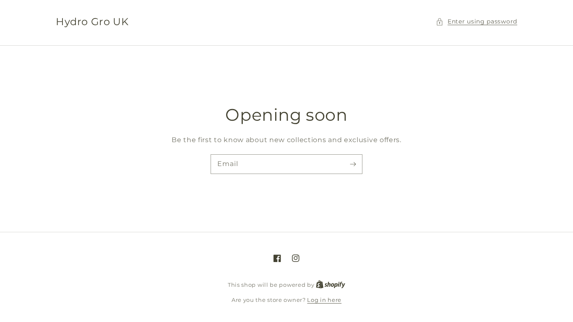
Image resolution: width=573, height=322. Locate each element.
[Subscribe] (353, 164)
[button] (476, 21)
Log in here (324, 299)
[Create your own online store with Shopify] (330, 284)
